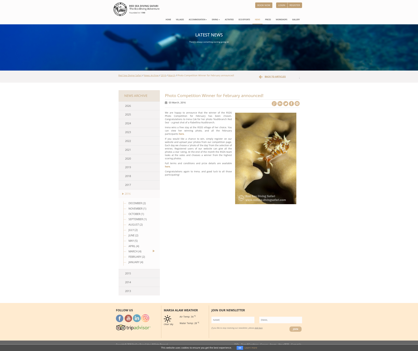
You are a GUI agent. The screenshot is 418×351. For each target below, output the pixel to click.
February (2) (137, 257)
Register (294, 5)
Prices (268, 19)
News (257, 19)
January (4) (136, 262)
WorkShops (281, 19)
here (181, 133)
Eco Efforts (244, 19)
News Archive (151, 75)
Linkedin (279, 103)
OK (240, 348)
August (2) (136, 224)
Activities (229, 19)
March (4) (135, 251)
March (171, 75)
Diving (215, 19)
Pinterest (297, 103)
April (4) (134, 246)
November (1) (137, 208)
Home (168, 19)
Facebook (291, 103)
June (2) (133, 235)
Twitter (285, 103)
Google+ (274, 103)
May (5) (133, 241)
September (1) (138, 219)
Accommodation (197, 19)
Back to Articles (275, 76)
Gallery (296, 19)
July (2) (133, 230)
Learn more (251, 347)
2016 (163, 75)
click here (259, 328)
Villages (180, 19)
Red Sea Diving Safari (130, 75)
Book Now (263, 5)
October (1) (136, 214)
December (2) (137, 203)
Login (281, 5)
